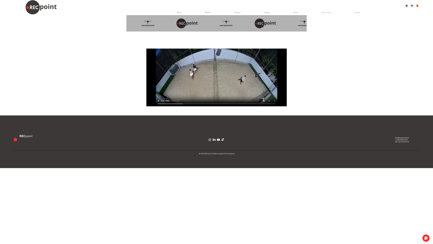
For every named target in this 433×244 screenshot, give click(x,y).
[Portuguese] (406, 6)
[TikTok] (222, 139)
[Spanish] (417, 6)
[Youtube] (218, 139)
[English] (411, 6)
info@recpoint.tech (402, 138)
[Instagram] (210, 139)
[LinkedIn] (214, 139)
